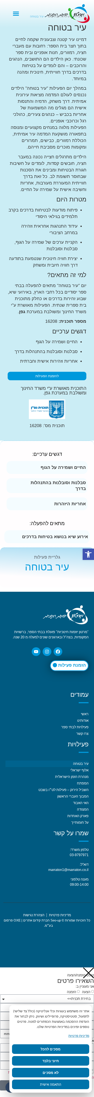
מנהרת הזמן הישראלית (72, 777)
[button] (16, 14)
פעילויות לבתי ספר (75, 727)
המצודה (83, 809)
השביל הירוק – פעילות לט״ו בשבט (63, 790)
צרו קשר (82, 733)
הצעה (86, 992)
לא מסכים (51, 1072)
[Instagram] (47, 651)
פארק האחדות (78, 816)
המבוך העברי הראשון (73, 796)
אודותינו (83, 720)
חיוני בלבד (50, 1061)
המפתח (83, 783)
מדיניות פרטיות (78, 1036)
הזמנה (71, 992)
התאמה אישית (50, 1084)
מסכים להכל (51, 1049)
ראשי (85, 714)
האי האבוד (81, 803)
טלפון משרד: (79, 850)
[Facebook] (58, 651)
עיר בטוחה (81, 764)
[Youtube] (36, 651)
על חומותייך (80, 822)
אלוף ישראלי (79, 770)
